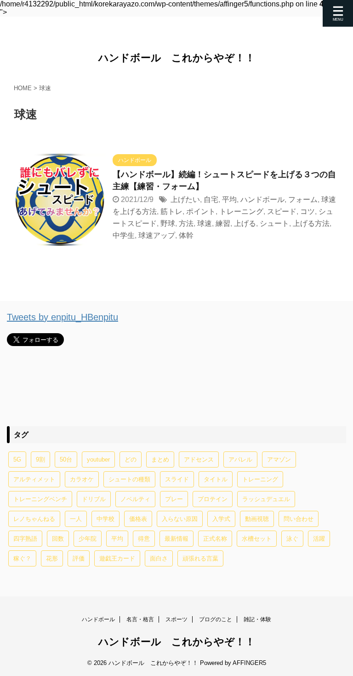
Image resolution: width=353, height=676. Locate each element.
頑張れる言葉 (200, 558)
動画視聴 (257, 518)
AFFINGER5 (249, 662)
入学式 (221, 518)
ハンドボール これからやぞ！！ (176, 58)
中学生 (124, 235)
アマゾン (279, 459)
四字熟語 (25, 538)
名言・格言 (140, 619)
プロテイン (213, 499)
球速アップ (156, 235)
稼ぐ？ (22, 558)
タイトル (216, 479)
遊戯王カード (117, 558)
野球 (167, 223)
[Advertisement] (176, 385)
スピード (281, 211)
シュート (274, 223)
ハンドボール (262, 199)
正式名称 (215, 538)
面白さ (159, 558)
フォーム (303, 199)
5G (17, 459)
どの (131, 459)
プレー (174, 499)
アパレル (240, 459)
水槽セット (257, 538)
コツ (307, 211)
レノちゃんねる (34, 518)
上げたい (185, 199)
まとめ (160, 459)
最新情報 (176, 538)
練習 (223, 223)
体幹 (186, 235)
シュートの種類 (129, 479)
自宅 (211, 199)
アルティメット (34, 479)
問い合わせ (298, 518)
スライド (177, 479)
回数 (58, 538)
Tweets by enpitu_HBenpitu (62, 317)
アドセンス (199, 459)
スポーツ (176, 619)
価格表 (138, 518)
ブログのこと (215, 619)
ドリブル (94, 499)
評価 (79, 558)
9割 (40, 459)
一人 (76, 518)
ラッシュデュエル (266, 499)
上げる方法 (311, 223)
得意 (144, 538)
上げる (245, 223)
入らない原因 (180, 518)
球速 (204, 223)
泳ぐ (292, 538)
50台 (66, 459)
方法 (186, 223)
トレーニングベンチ (40, 499)
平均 (229, 199)
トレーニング (241, 211)
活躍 (319, 538)
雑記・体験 (257, 619)
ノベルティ (135, 499)
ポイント (201, 211)
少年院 (88, 538)
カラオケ (82, 479)
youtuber (98, 459)
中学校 (105, 518)
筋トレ (171, 211)
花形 (52, 558)
